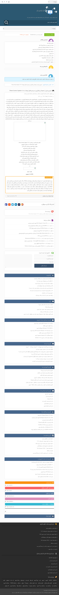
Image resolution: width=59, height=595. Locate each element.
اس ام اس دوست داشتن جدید (47, 401)
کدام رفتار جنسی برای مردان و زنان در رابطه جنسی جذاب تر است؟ (41, 288)
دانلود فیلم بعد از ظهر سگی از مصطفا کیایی (45, 445)
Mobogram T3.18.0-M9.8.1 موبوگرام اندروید (45, 328)
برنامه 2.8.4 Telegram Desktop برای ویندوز (29, 47)
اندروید (43, 580)
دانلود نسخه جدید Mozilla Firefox (36, 34)
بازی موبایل (22, 580)
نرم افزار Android (13, 583)
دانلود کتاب (51, 499)
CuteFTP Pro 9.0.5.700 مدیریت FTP (45, 235)
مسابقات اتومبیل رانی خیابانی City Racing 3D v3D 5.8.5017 (29, 51)
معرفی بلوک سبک (29, 43)
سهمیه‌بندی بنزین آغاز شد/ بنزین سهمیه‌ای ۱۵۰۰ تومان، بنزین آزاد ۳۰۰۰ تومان (39, 346)
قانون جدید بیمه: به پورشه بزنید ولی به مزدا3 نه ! (44, 358)
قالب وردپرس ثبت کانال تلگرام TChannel (45, 422)
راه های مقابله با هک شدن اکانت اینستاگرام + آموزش (43, 377)
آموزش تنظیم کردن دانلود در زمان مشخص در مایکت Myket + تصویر (41, 384)
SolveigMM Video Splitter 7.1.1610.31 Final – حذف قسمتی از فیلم (39, 241)
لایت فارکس (29, 53)
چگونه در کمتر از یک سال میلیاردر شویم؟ (45, 304)
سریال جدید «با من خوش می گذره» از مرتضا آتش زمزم (43, 453)
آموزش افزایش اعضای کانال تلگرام (46, 375)
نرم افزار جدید (48, 585)
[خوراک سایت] (2, 2)
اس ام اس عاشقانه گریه (48, 403)
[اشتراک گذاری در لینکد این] (16, 204)
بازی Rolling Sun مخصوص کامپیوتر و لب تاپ (45, 467)
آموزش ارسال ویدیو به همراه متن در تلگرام (45, 372)
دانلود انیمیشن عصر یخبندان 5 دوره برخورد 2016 (44, 443)
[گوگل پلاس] (7, 2)
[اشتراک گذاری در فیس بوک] (6, 204)
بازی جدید (27, 580)
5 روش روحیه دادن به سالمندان (47, 292)
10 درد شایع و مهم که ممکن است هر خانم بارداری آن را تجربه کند (41, 290)
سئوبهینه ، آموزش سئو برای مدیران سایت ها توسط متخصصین (29, 62)
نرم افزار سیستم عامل (37, 93)
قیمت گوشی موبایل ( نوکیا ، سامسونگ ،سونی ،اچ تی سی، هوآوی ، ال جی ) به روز (38, 314)
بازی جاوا (31, 580)
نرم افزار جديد (54, 585)
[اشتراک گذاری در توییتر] (12, 204)
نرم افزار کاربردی (13, 585)
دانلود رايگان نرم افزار (48, 583)
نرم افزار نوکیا (19, 585)
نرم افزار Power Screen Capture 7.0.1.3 (36, 213)
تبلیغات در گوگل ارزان (48, 504)
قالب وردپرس (50, 483)
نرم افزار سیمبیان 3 (32, 585)
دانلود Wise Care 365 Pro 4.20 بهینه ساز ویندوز (43, 230)
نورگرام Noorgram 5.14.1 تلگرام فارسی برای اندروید (43, 323)
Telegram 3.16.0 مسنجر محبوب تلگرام (46, 332)
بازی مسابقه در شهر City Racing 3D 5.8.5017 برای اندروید (29, 49)
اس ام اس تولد (50, 398)
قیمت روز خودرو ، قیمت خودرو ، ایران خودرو (45, 309)
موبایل (23, 583)
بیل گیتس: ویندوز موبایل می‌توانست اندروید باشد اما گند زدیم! (42, 354)
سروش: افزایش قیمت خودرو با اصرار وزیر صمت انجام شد (42, 361)
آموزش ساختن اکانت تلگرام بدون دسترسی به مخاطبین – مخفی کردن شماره (39, 382)
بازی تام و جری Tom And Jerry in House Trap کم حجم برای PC (41, 469)
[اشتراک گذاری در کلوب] (22, 204)
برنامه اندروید (17, 580)
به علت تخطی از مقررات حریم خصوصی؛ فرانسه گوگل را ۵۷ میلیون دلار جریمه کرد (38, 356)
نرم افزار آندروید (6, 583)
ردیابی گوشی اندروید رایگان (48, 325)
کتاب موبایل (7, 585)
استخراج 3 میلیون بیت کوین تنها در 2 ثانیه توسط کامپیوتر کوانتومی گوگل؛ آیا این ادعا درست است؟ (36, 351)
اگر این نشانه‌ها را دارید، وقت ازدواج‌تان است (45, 285)
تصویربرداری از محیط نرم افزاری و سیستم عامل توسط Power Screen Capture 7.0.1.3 (31, 91)
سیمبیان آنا (27, 583)
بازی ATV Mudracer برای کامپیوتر (47, 471)
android (50, 580)
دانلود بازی (55, 583)
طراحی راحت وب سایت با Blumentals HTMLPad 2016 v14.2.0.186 (39, 238)
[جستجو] (6, 22)
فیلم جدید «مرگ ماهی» (52, 549)
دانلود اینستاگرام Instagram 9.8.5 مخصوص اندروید (44, 335)
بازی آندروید (36, 580)
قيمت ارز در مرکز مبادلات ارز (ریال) (46, 311)
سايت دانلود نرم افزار (33, 583)
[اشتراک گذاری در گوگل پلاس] (9, 204)
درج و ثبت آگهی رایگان (48, 488)
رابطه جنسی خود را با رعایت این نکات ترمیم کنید (44, 295)
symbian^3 (55, 580)
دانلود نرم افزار (50, 493)
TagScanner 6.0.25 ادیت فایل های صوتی (45, 427)
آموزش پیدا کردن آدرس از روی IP (47, 370)
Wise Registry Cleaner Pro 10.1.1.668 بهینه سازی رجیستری (40, 223)
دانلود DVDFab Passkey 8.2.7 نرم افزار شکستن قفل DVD (41, 228)
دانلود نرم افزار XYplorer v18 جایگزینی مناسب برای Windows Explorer (39, 246)
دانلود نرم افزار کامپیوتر (47, 84)
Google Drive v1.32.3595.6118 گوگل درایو (43, 243)
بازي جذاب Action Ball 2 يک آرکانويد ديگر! (45, 476)
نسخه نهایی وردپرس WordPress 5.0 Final (45, 424)
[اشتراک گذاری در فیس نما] (19, 204)
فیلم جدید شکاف (50, 450)
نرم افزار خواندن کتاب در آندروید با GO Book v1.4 (44, 337)
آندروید (46, 580)
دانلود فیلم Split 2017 (53, 557)
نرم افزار (19, 583)
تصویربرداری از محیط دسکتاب (48, 213)
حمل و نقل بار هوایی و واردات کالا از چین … (29, 55)
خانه (53, 84)
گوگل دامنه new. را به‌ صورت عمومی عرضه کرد (44, 349)
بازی (40, 580)
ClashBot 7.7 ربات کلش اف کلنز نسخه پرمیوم (45, 464)
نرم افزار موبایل (25, 585)
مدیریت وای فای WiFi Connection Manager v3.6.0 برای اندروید (41, 330)
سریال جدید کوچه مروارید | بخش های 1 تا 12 (45, 441)
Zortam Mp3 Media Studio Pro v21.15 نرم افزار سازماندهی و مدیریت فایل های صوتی (36, 233)
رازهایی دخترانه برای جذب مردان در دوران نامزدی (44, 283)
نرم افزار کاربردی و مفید (28, 93)
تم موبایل (8, 580)
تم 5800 (12, 580)
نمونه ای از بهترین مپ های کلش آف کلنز (29, 45)
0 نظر (39, 96)
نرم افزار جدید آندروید (41, 585)
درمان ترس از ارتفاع (29, 59)
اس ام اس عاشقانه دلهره (48, 405)
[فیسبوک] (4, 2)
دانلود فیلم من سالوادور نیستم (47, 438)
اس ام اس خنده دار (49, 396)
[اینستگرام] (9, 2)
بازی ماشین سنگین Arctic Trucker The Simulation (44, 474)
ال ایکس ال (40, 10)
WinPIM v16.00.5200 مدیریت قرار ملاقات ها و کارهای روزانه (40, 225)
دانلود (4, 580)
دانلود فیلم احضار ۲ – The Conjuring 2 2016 (45, 448)
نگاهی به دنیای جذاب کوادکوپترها (29, 57)
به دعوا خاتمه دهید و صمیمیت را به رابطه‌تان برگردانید (43, 278)
